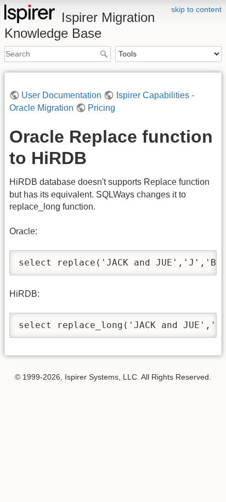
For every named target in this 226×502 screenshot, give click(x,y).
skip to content (196, 9)
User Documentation (61, 95)
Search (105, 54)
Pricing (101, 107)
